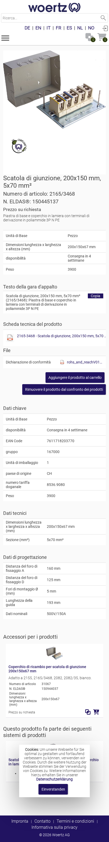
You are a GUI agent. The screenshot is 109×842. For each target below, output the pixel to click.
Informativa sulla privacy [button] (54, 827)
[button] (5, 37)
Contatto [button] (42, 821)
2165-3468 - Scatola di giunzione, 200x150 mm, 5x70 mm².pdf (62, 336)
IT (49, 27)
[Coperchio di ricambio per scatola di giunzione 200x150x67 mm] (54, 658)
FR (58, 27)
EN (38, 27)
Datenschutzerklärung (54, 779)
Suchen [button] (103, 18)
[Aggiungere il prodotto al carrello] (96, 712)
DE (27, 27)
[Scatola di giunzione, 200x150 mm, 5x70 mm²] (54, 89)
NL (80, 27)
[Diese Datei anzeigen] (10, 338)
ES (69, 27)
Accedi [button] (105, 28)
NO (91, 27)
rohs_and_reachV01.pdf (85, 362)
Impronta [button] (19, 821)
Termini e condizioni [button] (75, 821)
